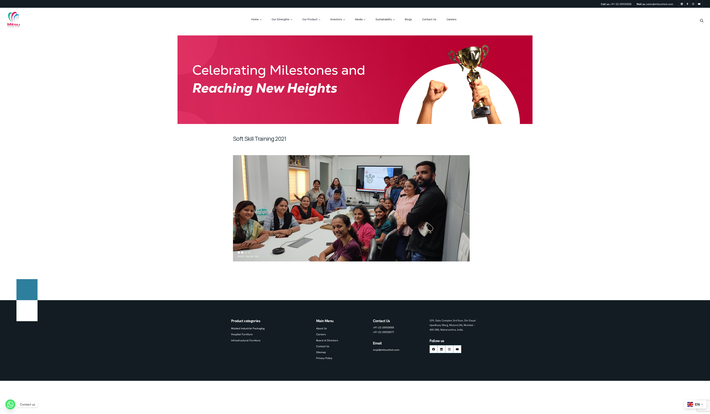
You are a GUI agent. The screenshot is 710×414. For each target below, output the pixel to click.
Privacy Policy (324, 358)
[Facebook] (687, 4)
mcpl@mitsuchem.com (386, 349)
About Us (321, 328)
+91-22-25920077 (383, 332)
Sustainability (384, 19)
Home (255, 19)
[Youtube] (699, 4)
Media (359, 19)
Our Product (309, 19)
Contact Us (429, 19)
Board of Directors (327, 340)
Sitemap (321, 352)
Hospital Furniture (242, 334)
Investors (336, 19)
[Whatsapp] (10, 404)
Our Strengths (280, 19)
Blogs (408, 19)
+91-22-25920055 (620, 4)
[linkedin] (682, 4)
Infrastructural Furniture (246, 340)
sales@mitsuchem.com (659, 4)
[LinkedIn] (441, 349)
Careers (452, 19)
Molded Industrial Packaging (248, 328)
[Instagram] (693, 4)
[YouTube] (457, 349)
